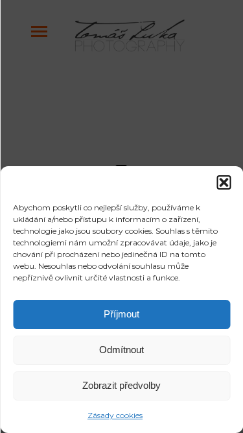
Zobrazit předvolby (121, 385)
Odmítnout (121, 349)
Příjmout (121, 313)
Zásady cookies (115, 415)
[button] (223, 182)
